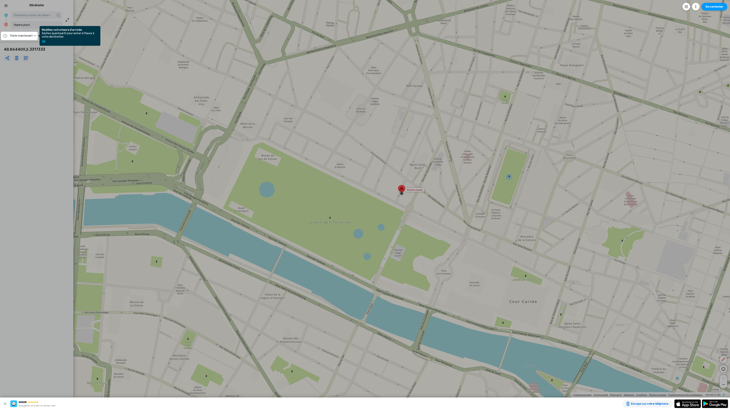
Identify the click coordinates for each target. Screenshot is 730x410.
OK (43, 41)
